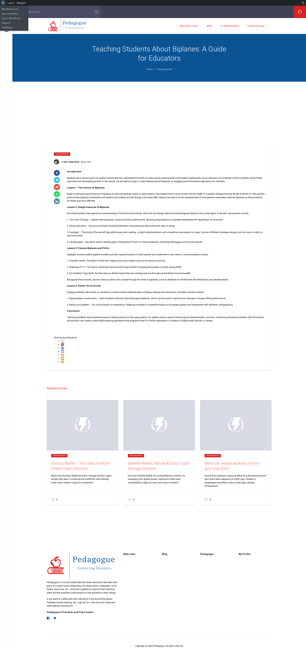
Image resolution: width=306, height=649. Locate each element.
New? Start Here (188, 26)
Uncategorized (62, 154)
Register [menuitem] (21, 2)
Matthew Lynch (71, 162)
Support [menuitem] (6, 22)
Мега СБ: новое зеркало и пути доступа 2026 (232, 466)
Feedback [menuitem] (7, 27)
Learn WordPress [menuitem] (11, 18)
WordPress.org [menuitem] (10, 9)
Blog (209, 26)
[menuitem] (3, 3)
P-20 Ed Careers (230, 26)
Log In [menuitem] (10, 2)
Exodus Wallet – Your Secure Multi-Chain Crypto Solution (80, 466)
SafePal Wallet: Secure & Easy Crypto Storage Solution (159, 466)
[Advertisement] (159, 108)
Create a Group (256, 26)
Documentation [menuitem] (10, 13)
